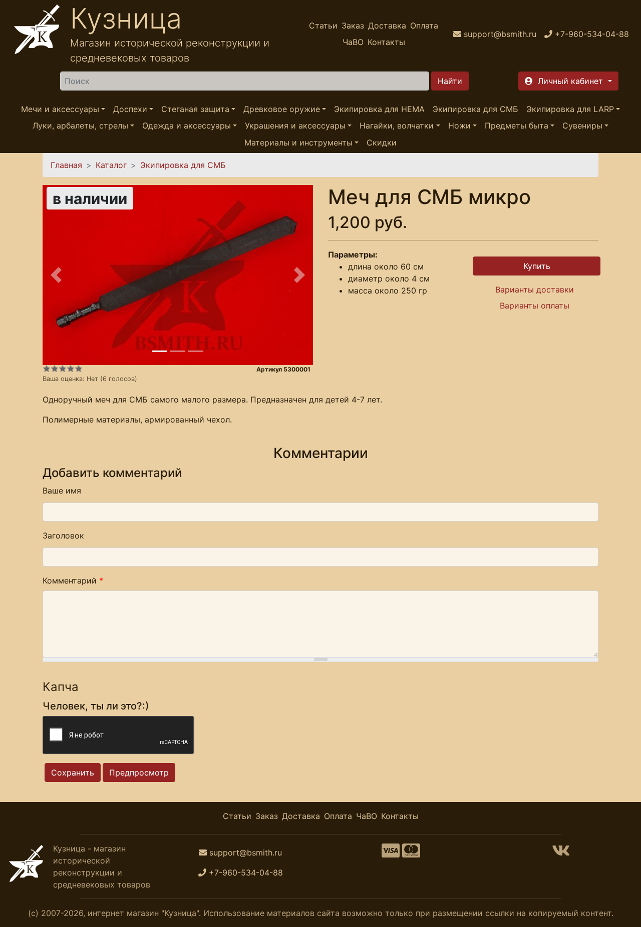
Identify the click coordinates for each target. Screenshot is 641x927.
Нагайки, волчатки (397, 126)
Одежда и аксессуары (186, 126)
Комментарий (73, 581)
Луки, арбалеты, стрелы (80, 126)
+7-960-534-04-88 (246, 873)
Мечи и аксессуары (60, 109)
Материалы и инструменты (298, 143)
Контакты (386, 42)
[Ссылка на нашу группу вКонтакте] (561, 853)
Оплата (424, 25)
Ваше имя (62, 491)
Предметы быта (516, 126)
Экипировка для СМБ (475, 109)
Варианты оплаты (534, 305)
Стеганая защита (195, 109)
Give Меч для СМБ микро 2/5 (55, 368)
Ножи (459, 126)
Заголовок (63, 535)
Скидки (382, 143)
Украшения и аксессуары (295, 126)
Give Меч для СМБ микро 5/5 (79, 368)
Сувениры (582, 126)
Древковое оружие (281, 109)
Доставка (387, 25)
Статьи (323, 25)
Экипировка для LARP (570, 109)
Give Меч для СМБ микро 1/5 (47, 368)
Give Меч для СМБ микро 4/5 (71, 368)
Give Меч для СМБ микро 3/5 (63, 368)
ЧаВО (353, 42)
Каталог (111, 165)
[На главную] (37, 34)
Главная (66, 165)
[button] (568, 81)
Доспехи (130, 109)
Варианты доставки (534, 289)
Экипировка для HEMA (379, 109)
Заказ (353, 25)
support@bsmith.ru (245, 853)
